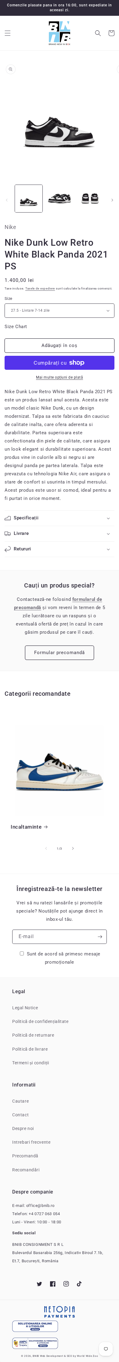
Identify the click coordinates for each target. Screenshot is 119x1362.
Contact (20, 1114)
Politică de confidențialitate (40, 1021)
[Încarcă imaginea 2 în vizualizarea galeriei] (59, 198)
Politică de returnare (33, 1035)
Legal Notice (25, 1007)
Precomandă (25, 1155)
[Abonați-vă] (99, 937)
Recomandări (26, 1169)
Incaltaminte (26, 827)
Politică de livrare (30, 1049)
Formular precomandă (59, 652)
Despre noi (23, 1128)
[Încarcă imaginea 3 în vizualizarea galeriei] (90, 198)
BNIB (36, 1355)
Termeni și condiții (30, 1062)
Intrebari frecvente (31, 1142)
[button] (7, 33)
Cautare (20, 1101)
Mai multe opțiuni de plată (59, 377)
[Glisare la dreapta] (112, 200)
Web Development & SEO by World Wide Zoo (69, 1355)
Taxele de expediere (40, 288)
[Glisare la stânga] (6, 200)
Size (9, 298)
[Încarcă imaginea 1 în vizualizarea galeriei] (28, 198)
